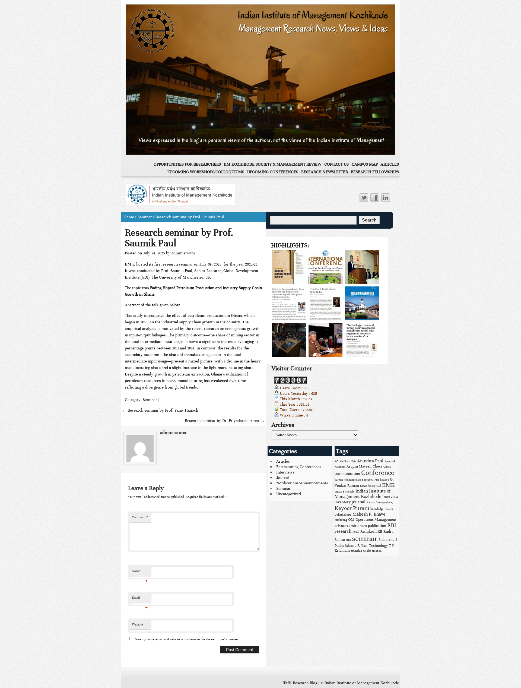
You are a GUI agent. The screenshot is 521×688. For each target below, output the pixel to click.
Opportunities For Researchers (187, 164)
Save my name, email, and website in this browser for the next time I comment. (187, 639)
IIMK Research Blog (299, 682)
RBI (391, 525)
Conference (377, 473)
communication (347, 473)
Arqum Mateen (359, 466)
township (356, 551)
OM (351, 519)
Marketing (341, 520)
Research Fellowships (375, 171)
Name (139, 572)
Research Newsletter (324, 171)
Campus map (365, 164)
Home (128, 216)
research (343, 531)
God (378, 486)
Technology (378, 545)
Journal (282, 477)
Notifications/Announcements (302, 483)
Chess (377, 466)
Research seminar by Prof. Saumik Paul (179, 238)
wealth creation (372, 551)
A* (336, 461)
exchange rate (352, 479)
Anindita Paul (370, 461)
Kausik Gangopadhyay (380, 502)
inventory (343, 502)
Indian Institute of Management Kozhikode (362, 493)
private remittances (351, 525)
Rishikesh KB (371, 531)
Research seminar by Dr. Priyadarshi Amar (225, 420)
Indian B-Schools (344, 491)
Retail (355, 532)
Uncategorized (288, 493)
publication (377, 525)
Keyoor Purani (352, 508)
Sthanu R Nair (356, 545)
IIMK (388, 485)
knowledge (376, 509)
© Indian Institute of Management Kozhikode (359, 682)
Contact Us (336, 164)
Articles (390, 164)
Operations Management (375, 519)
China (387, 466)
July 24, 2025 (154, 253)
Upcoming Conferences (272, 171)
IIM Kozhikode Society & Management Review (272, 164)
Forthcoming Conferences (298, 466)
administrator (183, 253)
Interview (390, 496)
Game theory (367, 486)
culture (339, 479)
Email (139, 599)
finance (384, 479)
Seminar (145, 216)
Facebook (367, 479)
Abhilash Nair (347, 461)
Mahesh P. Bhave (368, 514)
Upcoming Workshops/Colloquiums (205, 171)
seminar (364, 538)
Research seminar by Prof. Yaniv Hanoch (160, 410)
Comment (140, 517)
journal (359, 502)
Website (137, 624)
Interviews (285, 472)
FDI (376, 479)
